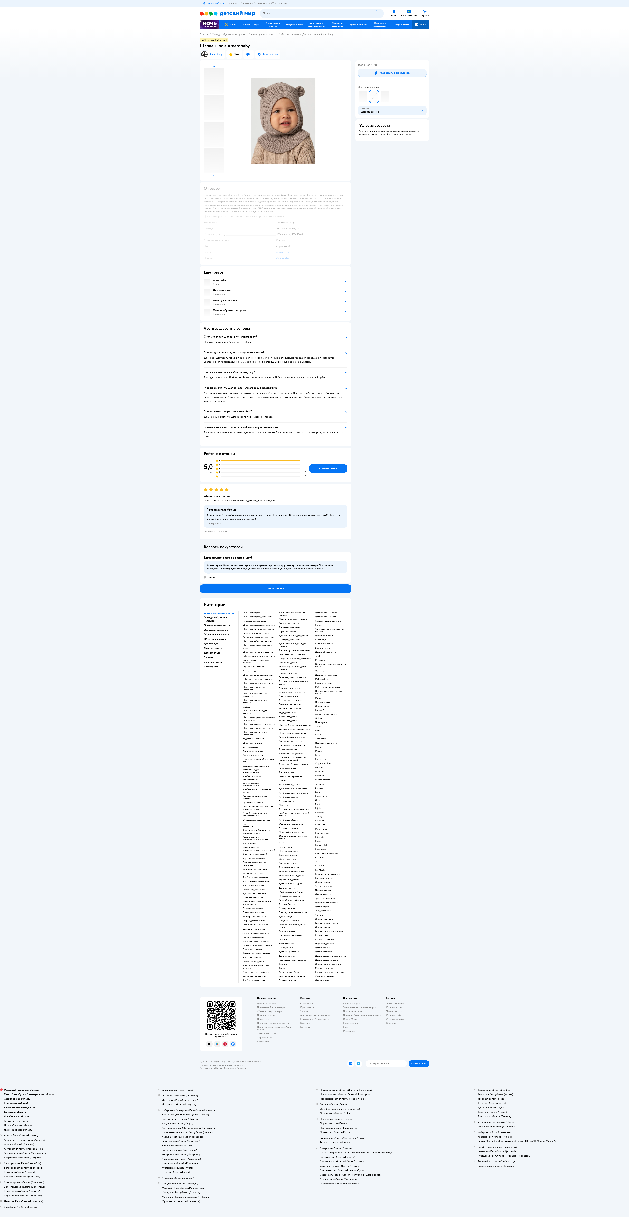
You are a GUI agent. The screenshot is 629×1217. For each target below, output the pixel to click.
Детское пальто (287, 888)
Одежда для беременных (291, 776)
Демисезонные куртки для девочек (292, 645)
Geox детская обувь (289, 972)
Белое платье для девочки (292, 692)
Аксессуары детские (263, 34)
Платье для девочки (252, 949)
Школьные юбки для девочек (257, 641)
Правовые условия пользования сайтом (242, 1061)
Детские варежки (324, 919)
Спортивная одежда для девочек (295, 658)
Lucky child (321, 845)
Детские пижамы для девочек (293, 635)
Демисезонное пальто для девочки (292, 613)
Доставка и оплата (266, 1003)
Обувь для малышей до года (256, 820)
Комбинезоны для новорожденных (252, 777)
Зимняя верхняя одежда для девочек (292, 668)
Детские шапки (290, 34)
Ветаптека (391, 1023)
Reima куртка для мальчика (256, 941)
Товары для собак (395, 1011)
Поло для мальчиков (253, 897)
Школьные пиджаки (253, 743)
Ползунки (284, 805)
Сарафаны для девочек (254, 666)
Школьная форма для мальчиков (259, 625)
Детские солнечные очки (328, 964)
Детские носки (322, 882)
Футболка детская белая (291, 892)
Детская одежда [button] (213, 648)
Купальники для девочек (327, 874)
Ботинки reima (322, 648)
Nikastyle (319, 771)
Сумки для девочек (324, 976)
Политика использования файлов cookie (274, 1028)
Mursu (318, 698)
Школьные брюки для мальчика (258, 629)
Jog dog (282, 968)
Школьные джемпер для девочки (255, 712)
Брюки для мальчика (253, 873)
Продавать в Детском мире (271, 1007)
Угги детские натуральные (292, 976)
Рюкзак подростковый (326, 923)
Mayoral (319, 751)
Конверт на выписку (253, 751)
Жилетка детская (287, 859)
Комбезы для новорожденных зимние (258, 790)
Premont (319, 820)
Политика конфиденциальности (273, 1023)
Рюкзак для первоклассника (329, 931)
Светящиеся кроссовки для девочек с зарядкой (292, 758)
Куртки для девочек (289, 720)
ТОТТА (318, 861)
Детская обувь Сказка (326, 612)
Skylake (246, 707)
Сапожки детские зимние (328, 621)
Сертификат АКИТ (266, 1033)
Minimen (319, 812)
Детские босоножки (325, 652)
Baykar (318, 841)
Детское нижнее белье (326, 902)
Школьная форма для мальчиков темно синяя (259, 718)
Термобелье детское (289, 879)
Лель (317, 800)
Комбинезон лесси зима (291, 843)
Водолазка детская (288, 863)
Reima (318, 730)
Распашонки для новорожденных (251, 771)
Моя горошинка (250, 843)
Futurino (319, 775)
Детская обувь (286, 916)
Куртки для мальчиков (254, 858)
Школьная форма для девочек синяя (257, 646)
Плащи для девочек (288, 851)
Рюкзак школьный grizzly (255, 621)
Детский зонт (322, 980)
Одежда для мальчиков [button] (217, 625)
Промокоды (263, 1019)
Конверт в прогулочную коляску (255, 797)
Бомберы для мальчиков (255, 916)
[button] (420, 24)
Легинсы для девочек (289, 627)
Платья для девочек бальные (257, 972)
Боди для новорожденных (256, 766)
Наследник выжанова (326, 743)
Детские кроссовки (289, 951)
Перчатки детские (324, 943)
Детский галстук (323, 951)
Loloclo (319, 788)
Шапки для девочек (325, 939)
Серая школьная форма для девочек (256, 661)
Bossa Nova (321, 796)
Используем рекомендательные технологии (222, 1065)
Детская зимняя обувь (326, 675)
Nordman (283, 939)
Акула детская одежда (326, 714)
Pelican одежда (322, 779)
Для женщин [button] (211, 643)
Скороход (320, 660)
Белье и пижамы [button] (213, 662)
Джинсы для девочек (289, 688)
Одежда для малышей (253, 755)
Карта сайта (263, 1041)
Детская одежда (250, 747)
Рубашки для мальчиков (254, 893)
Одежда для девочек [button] (216, 630)
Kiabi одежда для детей (326, 853)
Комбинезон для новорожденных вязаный (255, 838)
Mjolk (318, 808)
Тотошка (319, 784)
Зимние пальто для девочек (256, 953)
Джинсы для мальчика (253, 937)
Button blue (321, 759)
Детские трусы (322, 906)
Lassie (318, 734)
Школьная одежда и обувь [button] (219, 612)
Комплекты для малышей (255, 854)
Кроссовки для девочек (291, 753)
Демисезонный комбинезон (293, 788)
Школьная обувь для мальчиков (258, 683)
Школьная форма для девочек (257, 616)
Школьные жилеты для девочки (258, 728)
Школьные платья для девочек (258, 652)
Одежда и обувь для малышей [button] (215, 619)
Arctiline (319, 857)
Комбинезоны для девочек (292, 654)
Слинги (282, 780)
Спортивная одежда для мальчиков (254, 863)
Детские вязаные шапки (327, 960)
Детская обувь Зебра (325, 616)
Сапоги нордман (287, 931)
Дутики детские (323, 671)
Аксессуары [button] (211, 666)
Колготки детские (324, 878)
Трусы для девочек (324, 886)
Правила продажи (266, 1015)
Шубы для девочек (288, 631)
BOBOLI (319, 865)
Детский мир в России (211, 1068)
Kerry (317, 755)
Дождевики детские (289, 867)
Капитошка (320, 849)
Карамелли (320, 825)
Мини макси (321, 829)
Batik (317, 804)
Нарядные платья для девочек (257, 945)
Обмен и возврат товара (269, 1011)
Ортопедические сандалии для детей (330, 665)
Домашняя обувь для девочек (293, 764)
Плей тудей (321, 722)
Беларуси (242, 1068)
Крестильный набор (253, 802)
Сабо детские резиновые (327, 687)
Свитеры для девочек (289, 639)
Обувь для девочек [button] (215, 639)
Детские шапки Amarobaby (318, 34)
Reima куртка (285, 847)
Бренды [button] (208, 657)
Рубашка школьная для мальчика (259, 656)
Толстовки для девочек (254, 961)
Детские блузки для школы (256, 633)
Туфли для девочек (288, 749)
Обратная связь (265, 1037)
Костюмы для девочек (290, 708)
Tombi (318, 656)
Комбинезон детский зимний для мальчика (257, 903)
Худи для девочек (287, 712)
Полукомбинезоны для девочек (295, 725)
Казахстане (229, 1068)
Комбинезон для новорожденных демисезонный (259, 849)
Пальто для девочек (289, 662)
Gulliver (319, 718)
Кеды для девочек (287, 768)
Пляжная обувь (322, 702)
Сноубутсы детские (289, 920)
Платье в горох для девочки (293, 733)
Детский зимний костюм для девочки (293, 682)
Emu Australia (322, 833)
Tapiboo (283, 964)
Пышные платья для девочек (293, 619)
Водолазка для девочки (290, 741)
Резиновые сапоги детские (292, 960)
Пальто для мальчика (253, 908)
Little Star (320, 837)
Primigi (318, 625)
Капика (318, 747)
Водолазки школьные (253, 739)
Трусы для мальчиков (325, 898)
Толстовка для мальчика (254, 889)
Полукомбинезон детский (292, 832)
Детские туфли (286, 772)
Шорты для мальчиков (254, 920)
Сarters (318, 792)
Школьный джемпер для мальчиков (255, 733)
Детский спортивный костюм (294, 809)
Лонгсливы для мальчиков (256, 933)
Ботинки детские (324, 683)
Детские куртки (287, 801)
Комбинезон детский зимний (294, 793)
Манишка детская (324, 968)
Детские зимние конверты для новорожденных (258, 808)
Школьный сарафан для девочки (259, 724)
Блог (345, 1027)
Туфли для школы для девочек (257, 679)
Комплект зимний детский (292, 875)
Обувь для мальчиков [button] (216, 634)
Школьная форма (251, 612)
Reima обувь (321, 639)
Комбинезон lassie (288, 820)
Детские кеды (322, 706)
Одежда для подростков (291, 824)
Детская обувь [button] (212, 652)
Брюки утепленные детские (293, 912)
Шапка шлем (321, 935)
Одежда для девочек (289, 623)
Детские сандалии (324, 635)
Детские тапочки (287, 956)
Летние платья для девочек (292, 700)
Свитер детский (287, 908)
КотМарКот (321, 870)
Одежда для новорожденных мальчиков (257, 825)
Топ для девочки (323, 911)
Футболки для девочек (254, 980)
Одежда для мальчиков (254, 929)
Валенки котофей (324, 643)
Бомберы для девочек (290, 704)
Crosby (318, 816)
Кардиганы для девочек (254, 976)
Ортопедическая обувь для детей (292, 926)
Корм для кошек (394, 1007)
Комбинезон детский (289, 784)
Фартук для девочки (253, 671)
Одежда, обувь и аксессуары (228, 34)
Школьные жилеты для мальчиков (254, 688)
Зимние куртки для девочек (293, 677)
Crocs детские (286, 947)
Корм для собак (394, 1015)
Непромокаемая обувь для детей (328, 692)
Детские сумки (322, 947)
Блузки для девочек (289, 716)
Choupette (320, 739)
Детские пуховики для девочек (294, 650)
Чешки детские (286, 943)
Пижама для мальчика (253, 912)
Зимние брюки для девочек (293, 737)
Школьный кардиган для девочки (255, 701)
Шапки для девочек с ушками (329, 972)
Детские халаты (323, 894)
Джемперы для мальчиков (255, 924)
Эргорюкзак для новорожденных (251, 784)
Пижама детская (323, 890)
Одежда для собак (395, 1019)
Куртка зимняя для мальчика (256, 881)
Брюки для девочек (288, 696)
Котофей (319, 710)
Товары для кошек (395, 1003)
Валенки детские (287, 980)
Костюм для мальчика (253, 885)
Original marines (323, 763)
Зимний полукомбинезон (292, 900)
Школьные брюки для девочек (258, 675)
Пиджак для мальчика (289, 896)
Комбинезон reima (288, 797)
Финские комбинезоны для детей (293, 837)
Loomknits (320, 767)
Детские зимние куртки (291, 883)
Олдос (318, 726)
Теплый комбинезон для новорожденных (255, 814)
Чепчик (319, 915)
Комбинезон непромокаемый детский (294, 814)
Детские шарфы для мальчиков (330, 956)
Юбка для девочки (252, 957)
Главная (204, 34)
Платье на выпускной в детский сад (259, 760)
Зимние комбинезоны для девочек (256, 966)
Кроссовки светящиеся (290, 935)
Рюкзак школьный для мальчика (258, 637)
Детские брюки (287, 904)
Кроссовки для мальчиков (292, 745)
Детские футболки (288, 828)
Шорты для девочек (289, 673)
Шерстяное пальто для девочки (294, 729)
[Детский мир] (227, 13)
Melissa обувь (322, 679)
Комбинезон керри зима (291, 871)
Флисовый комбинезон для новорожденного (256, 831)
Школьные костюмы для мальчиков (255, 695)
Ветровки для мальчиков (255, 869)
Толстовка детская (288, 855)
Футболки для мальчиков (255, 877)
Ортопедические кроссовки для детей (329, 630)
